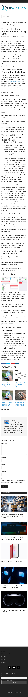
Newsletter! (3, 662)
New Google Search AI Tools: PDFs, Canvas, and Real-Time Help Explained (13, 538)
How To (8, 409)
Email (3, 464)
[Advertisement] (14, 630)
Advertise (3, 659)
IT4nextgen (14, 8)
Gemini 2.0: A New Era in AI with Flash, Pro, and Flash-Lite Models (12, 586)
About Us (3, 651)
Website (3, 471)
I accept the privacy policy (8, 680)
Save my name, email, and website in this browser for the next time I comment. (13, 481)
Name (3, 457)
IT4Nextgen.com (18, 692)
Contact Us (3, 656)
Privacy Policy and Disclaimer (7, 653)
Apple (8, 410)
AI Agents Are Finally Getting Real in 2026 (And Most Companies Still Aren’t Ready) (13, 516)
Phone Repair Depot (14, 81)
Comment (4, 443)
